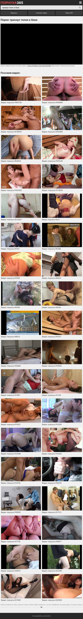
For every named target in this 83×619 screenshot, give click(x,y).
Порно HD (69, 13)
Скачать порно (41, 13)
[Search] (80, 7)
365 (12, 2)
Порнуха (14, 13)
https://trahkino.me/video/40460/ (39, 66)
